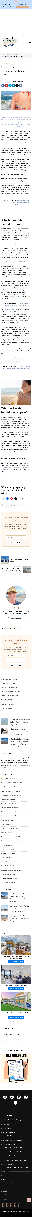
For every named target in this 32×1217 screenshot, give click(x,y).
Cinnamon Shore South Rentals (10, 816)
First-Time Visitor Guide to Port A (10, 691)
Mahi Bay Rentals (6, 832)
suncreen (9, 506)
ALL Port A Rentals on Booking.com (11, 782)
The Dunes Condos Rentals (9, 882)
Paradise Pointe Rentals (8, 849)
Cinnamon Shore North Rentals (10, 812)
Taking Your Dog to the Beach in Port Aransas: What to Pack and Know (19, 731)
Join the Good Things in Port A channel (16, 1160)
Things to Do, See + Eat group (13, 1147)
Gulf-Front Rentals (6, 824)
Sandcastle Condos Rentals (9, 862)
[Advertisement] (16, 20)
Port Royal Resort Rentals (8, 853)
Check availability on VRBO (16, 961)
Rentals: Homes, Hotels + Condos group (16, 1151)
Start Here (6, 1175)
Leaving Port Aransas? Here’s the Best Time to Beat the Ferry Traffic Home (20, 722)
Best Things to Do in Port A (9, 687)
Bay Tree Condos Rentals (8, 803)
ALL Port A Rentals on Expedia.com (11, 787)
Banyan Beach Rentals (8, 799)
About (4, 1179)
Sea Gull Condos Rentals (8, 874)
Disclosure (21, 126)
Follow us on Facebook (9, 1144)
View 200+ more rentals (16, 1021)
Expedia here (6, 252)
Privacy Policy (9, 1182)
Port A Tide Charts (6, 708)
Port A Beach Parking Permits (9, 695)
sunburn (4, 506)
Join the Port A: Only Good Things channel (17, 1167)
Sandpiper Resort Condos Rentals (11, 870)
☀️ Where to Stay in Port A (9, 679)
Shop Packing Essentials (10, 1132)
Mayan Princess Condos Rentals (10, 837)
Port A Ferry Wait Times (8, 700)
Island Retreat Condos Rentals (10, 828)
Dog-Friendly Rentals (7, 820)
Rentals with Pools (6, 857)
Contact (5, 1191)
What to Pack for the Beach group (14, 1156)
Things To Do (7, 1128)
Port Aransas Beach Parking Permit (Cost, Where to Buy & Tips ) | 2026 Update (20, 908)
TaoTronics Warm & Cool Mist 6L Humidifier (16, 261)
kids (13, 505)
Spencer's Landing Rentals (9, 878)
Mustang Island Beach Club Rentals (11, 841)
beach (10, 505)
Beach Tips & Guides (7, 63)
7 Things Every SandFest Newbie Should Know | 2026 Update (19, 918)
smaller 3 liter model (16, 296)
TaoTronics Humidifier (10, 274)
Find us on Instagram (9, 1164)
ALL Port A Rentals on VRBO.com (11, 791)
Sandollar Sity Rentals (7, 866)
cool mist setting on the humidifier (13, 320)
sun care (26, 505)
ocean (17, 505)
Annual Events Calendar (8, 683)
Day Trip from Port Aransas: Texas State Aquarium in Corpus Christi (16, 202)
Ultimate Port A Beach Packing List (13, 1120)
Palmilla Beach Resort (7, 845)
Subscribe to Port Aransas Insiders (13, 1140)
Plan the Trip (6, 1124)
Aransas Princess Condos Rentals (11, 795)
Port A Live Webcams (7, 704)
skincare (21, 505)
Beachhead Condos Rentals (9, 807)
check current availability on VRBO (17, 250)
